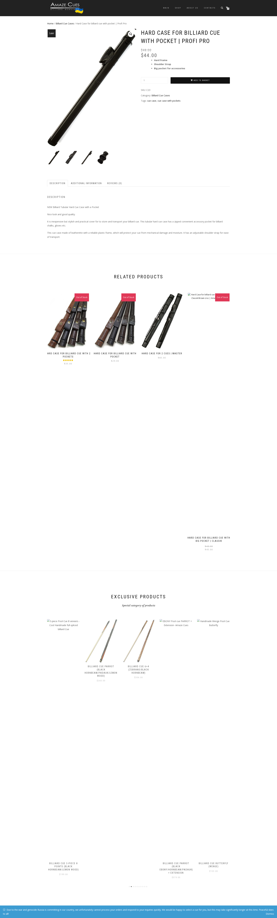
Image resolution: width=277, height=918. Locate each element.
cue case (151, 100)
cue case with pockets (169, 100)
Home (50, 23)
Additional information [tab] (86, 183)
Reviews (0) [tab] (114, 183)
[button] (131, 34)
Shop (178, 8)
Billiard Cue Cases (65, 23)
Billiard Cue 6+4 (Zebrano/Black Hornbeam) (101, 669)
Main (166, 8)
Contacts (209, 8)
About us (192, 8)
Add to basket (202, 80)
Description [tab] (57, 183)
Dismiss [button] (270, 913)
